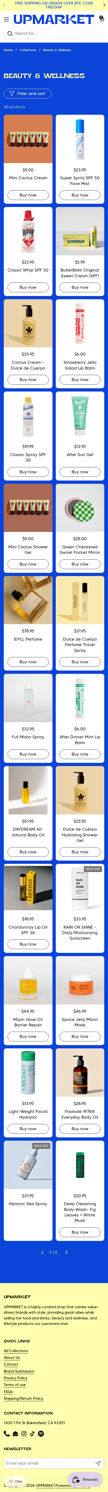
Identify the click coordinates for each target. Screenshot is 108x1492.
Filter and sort (31, 93)
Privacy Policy (15, 1378)
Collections (28, 50)
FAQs (8, 1392)
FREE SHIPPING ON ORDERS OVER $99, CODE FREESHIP (54, 5)
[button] (99, 19)
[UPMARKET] (54, 19)
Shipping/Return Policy (23, 1398)
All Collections (16, 1351)
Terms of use (15, 1385)
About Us (12, 1357)
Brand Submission (19, 1371)
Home (8, 50)
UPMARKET (45, 1485)
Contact (11, 1364)
